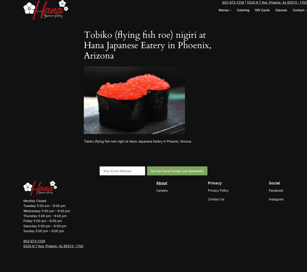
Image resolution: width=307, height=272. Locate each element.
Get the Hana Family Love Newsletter (177, 171)
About (161, 183)
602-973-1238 (233, 2)
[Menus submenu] (230, 10)
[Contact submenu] (306, 10)
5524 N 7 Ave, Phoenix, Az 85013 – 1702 (277, 2)
